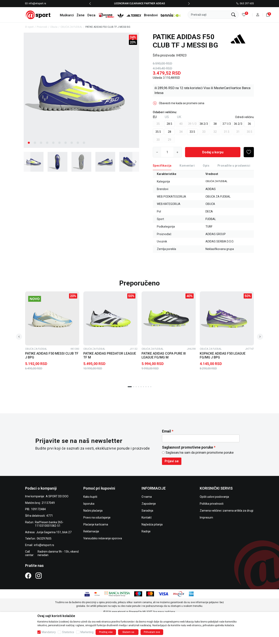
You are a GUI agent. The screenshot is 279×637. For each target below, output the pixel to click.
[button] (258, 14)
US (167, 117)
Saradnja (147, 510)
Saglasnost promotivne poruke (187, 447)
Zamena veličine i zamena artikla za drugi (226, 510)
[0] (244, 14)
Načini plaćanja (93, 510)
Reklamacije (91, 531)
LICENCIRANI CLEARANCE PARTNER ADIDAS (139, 3)
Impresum (206, 517)
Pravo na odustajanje (96, 517)
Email (166, 431)
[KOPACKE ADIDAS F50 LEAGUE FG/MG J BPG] (227, 318)
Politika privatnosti (211, 503)
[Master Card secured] (97, 594)
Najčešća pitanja (152, 524)
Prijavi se (172, 461)
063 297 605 (247, 3)
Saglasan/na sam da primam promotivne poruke (200, 453)
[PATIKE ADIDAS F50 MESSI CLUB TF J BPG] (52, 318)
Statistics (68, 632)
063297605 (44, 538)
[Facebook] (28, 575)
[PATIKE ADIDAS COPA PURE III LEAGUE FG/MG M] (169, 318)
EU (155, 117)
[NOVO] (40, 298)
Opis (206, 165)
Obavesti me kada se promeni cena (181, 103)
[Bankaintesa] (117, 594)
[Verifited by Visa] (87, 594)
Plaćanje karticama (95, 524)
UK (179, 117)
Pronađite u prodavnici (234, 165)
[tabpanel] (81, 90)
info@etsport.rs (37, 3)
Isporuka (88, 503)
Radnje (146, 531)
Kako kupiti (90, 496)
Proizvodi (42, 26)
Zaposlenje (149, 503)
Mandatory (49, 632)
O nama (147, 496)
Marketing (87, 632)
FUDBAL (210, 219)
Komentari (187, 165)
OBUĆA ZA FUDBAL (71, 26)
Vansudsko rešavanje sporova (102, 538)
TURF (208, 226)
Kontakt (147, 517)
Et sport (29, 26)
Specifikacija (162, 165)
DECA (209, 211)
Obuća (53, 26)
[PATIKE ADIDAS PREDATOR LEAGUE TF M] (110, 318)
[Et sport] (38, 15)
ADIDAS (210, 189)
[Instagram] (38, 575)
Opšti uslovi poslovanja (214, 496)
